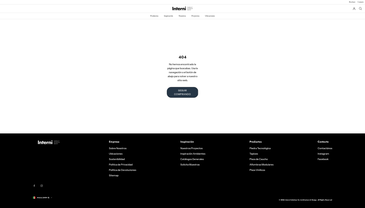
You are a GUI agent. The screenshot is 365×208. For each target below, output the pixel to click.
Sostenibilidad (117, 159)
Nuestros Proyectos (191, 148)
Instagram (323, 153)
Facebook (323, 159)
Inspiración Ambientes (192, 153)
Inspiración (168, 16)
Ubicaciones (210, 16)
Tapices (254, 153)
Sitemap (113, 175)
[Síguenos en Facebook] (34, 185)
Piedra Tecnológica (260, 148)
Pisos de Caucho (259, 159)
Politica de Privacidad (121, 164)
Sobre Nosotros (117, 148)
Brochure (352, 2)
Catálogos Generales (192, 159)
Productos (154, 16)
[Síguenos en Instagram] (41, 185)
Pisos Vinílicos (257, 170)
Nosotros (182, 16)
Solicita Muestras (190, 164)
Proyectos (195, 16)
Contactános (325, 148)
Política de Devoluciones (122, 170)
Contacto (361, 2)
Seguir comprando (182, 92)
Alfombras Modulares (261, 164)
